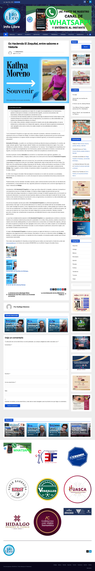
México (20, 34)
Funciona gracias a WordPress (10, 566)
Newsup (22, 566)
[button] (87, 34)
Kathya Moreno (19, 51)
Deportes (37, 34)
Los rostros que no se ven (57, 324)
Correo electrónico (10, 382)
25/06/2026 (76, 432)
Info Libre (11, 27)
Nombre (7, 373)
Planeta (27, 34)
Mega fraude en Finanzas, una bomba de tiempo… (81, 158)
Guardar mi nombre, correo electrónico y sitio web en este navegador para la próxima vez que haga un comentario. (35, 401)
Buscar (74, 42)
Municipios (80, 34)
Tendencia (54, 34)
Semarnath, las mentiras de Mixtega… (17, 271)
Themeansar (29, 566)
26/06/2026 (32, 432)
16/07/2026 (10, 432)
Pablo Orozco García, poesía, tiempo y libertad (81, 151)
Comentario (8, 345)
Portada (8, 257)
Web (6, 391)
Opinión (63, 34)
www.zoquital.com (11, 243)
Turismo (45, 34)
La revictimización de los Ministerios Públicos (52, 293)
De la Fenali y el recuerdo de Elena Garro (80, 173)
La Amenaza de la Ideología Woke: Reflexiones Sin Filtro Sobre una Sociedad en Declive (21, 294)
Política (71, 34)
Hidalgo (12, 34)
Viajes (74, 279)
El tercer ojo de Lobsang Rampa (15, 285)
